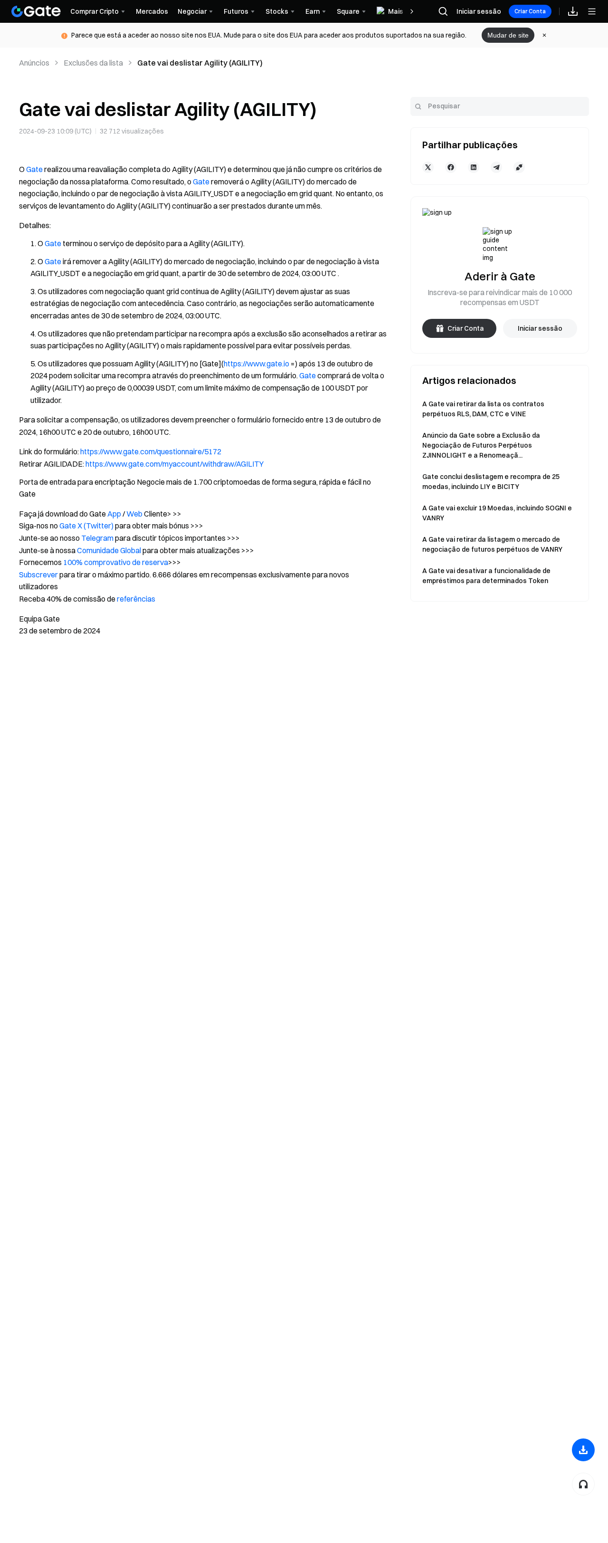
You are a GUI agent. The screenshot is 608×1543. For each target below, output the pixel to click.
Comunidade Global (109, 550)
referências (136, 599)
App (114, 513)
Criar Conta (530, 11)
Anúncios (34, 62)
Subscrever (38, 574)
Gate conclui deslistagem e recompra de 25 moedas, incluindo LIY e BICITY (491, 481)
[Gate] (36, 11)
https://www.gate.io (256, 363)
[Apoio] (583, 1484)
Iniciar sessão (478, 11)
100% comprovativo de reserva (115, 562)
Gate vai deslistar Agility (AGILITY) (200, 62)
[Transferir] (583, 1449)
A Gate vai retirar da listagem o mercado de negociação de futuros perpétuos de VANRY (492, 544)
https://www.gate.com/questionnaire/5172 (150, 451)
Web (134, 513)
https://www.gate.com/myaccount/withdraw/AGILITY (175, 464)
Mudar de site (508, 35)
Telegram (97, 538)
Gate (34, 169)
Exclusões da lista (93, 62)
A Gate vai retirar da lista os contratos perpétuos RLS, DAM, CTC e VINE (483, 409)
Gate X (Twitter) (86, 525)
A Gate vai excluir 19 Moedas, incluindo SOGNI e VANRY (497, 513)
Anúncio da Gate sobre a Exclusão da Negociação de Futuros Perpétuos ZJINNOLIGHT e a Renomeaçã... (481, 445)
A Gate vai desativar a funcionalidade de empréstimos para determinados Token (486, 575)
